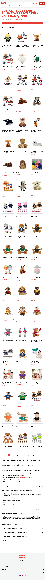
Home (3, 19)
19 (35, 455)
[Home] (3, 3)
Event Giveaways (8, 19)
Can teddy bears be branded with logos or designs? (12, 528)
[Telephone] (33, 3)
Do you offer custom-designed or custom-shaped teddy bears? (15, 532)
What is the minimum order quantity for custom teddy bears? (14, 536)
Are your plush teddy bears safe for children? (11, 540)
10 (28, 455)
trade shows (13, 504)
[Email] (37, 3)
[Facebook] (20, 560)
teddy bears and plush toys (14, 516)
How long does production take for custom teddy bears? (14, 544)
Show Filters (22, 22)
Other (13, 19)
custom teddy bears (7, 462)
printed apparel (23, 477)
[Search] (1, 5)
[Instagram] (24, 560)
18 (33, 455)
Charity (5, 502)
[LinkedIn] (22, 560)
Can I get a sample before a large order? (10, 547)
